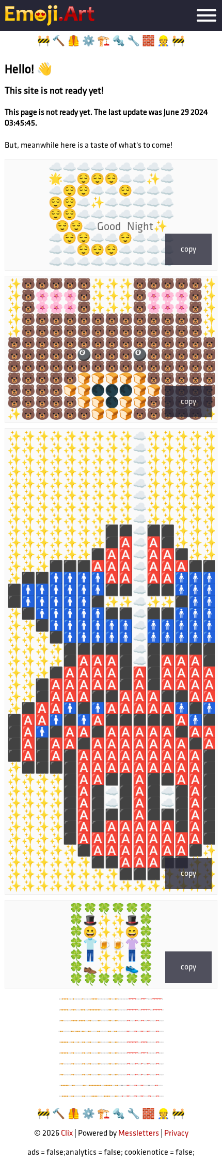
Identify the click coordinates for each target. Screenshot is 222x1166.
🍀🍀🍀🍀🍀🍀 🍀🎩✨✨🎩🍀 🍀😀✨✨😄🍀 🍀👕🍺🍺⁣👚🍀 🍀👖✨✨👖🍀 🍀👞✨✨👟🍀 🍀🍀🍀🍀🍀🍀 (111, 944)
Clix (67, 1133)
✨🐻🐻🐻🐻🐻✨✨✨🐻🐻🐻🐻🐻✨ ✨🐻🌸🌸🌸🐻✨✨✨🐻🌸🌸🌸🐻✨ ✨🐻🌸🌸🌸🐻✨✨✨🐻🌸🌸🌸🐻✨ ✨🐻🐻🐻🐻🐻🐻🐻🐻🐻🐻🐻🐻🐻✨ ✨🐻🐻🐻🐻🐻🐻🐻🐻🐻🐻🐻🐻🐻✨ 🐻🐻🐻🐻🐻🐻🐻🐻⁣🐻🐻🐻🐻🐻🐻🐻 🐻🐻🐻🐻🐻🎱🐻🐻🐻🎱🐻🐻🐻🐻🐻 (111, 349)
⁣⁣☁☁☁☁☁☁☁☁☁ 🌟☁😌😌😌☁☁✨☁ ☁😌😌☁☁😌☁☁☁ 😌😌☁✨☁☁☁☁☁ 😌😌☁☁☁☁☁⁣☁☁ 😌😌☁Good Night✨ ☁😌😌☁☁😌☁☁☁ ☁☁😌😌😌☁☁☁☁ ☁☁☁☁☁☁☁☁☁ (111, 215)
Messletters (138, 1133)
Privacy (176, 1133)
